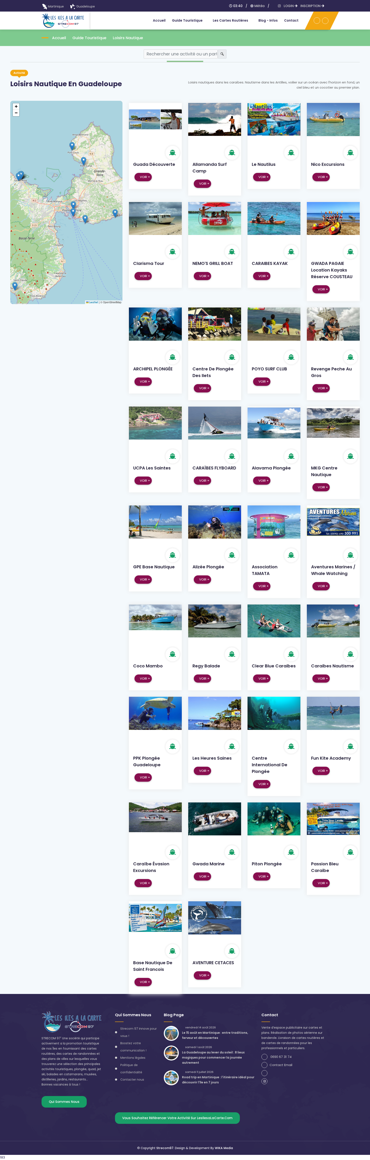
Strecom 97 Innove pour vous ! (138, 1032)
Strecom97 (164, 1148)
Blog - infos (268, 20)
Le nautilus (264, 164)
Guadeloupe (85, 6)
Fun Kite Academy (331, 758)
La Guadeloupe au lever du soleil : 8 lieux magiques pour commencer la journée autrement (213, 1057)
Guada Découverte (154, 164)
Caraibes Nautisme (332, 666)
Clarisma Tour (148, 263)
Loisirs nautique (128, 37)
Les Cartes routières (230, 20)
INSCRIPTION (310, 6)
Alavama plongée (271, 468)
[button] (18, 176)
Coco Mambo (148, 666)
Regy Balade (206, 666)
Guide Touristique (89, 37)
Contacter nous (132, 1079)
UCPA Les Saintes (152, 468)
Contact (291, 20)
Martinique (56, 6)
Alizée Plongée (208, 567)
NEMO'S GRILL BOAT (212, 263)
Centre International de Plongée (269, 764)
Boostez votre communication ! (133, 1047)
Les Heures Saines (212, 758)
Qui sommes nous (64, 1101)
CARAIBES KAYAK (270, 263)
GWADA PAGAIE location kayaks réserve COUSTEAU (331, 270)
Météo (259, 6)
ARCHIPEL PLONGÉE (153, 369)
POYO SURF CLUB (269, 369)
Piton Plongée (267, 864)
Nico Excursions (328, 164)
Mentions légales (132, 1058)
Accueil (159, 20)
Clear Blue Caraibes (274, 666)
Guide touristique (187, 20)
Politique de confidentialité (131, 1068)
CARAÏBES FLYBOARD (214, 468)
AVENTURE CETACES (213, 963)
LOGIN (289, 6)
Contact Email (281, 1065)
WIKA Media (224, 1148)
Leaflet (93, 302)
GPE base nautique (154, 567)
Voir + (145, 177)
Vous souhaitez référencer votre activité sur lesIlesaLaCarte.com (177, 1118)
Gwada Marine (208, 864)
